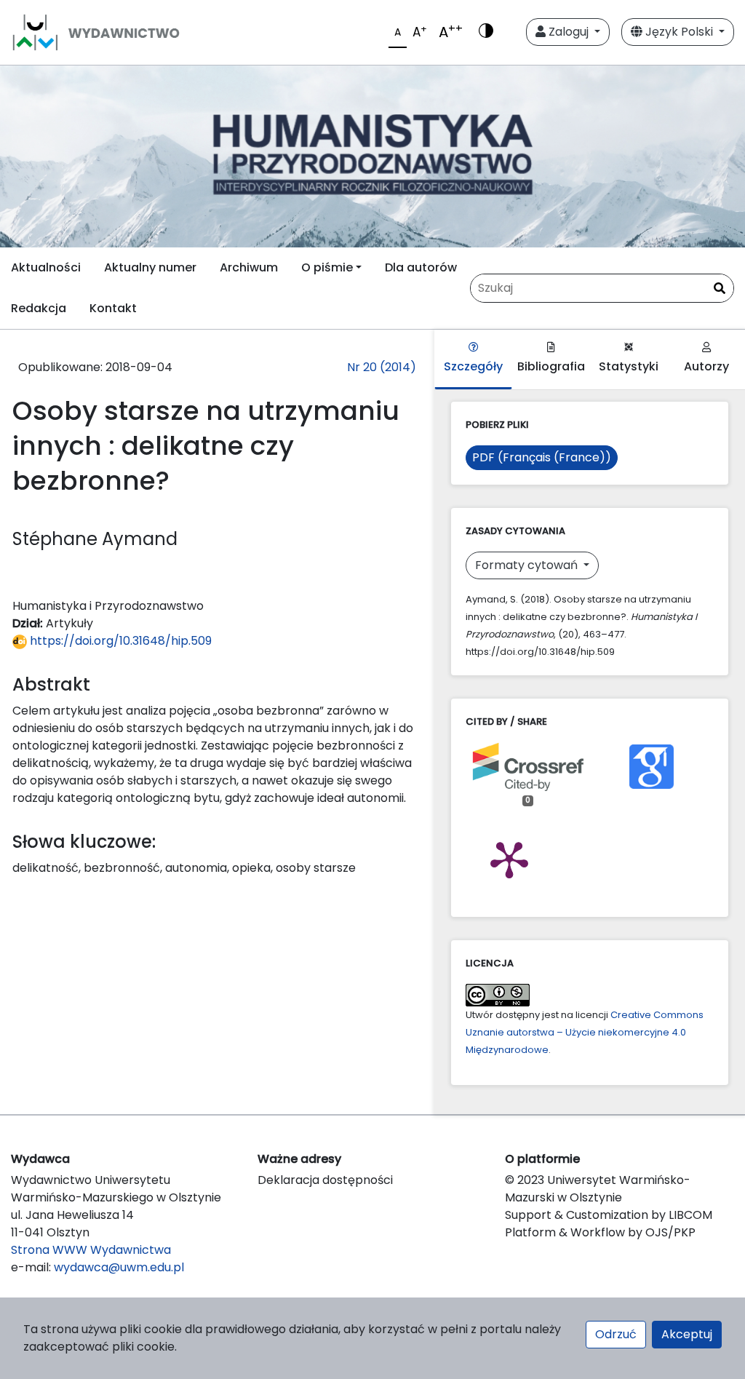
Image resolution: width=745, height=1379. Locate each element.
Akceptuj (686, 1334)
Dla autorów (421, 267)
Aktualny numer (150, 267)
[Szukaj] (719, 289)
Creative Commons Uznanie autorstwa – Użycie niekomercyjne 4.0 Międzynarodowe (585, 1032)
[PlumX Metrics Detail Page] (509, 858)
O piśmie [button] (327, 267)
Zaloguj (568, 31)
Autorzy (706, 366)
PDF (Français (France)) (541, 457)
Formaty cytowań (528, 565)
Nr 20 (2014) (381, 367)
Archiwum (249, 267)
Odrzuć (616, 1334)
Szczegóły (473, 366)
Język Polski (679, 31)
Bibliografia (551, 366)
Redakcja (38, 308)
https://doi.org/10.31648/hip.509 (119, 640)
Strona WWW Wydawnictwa (91, 1249)
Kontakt (113, 308)
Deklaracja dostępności (325, 1180)
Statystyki (628, 366)
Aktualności (46, 267)
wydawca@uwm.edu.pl (119, 1267)
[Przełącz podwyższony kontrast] (486, 32)
